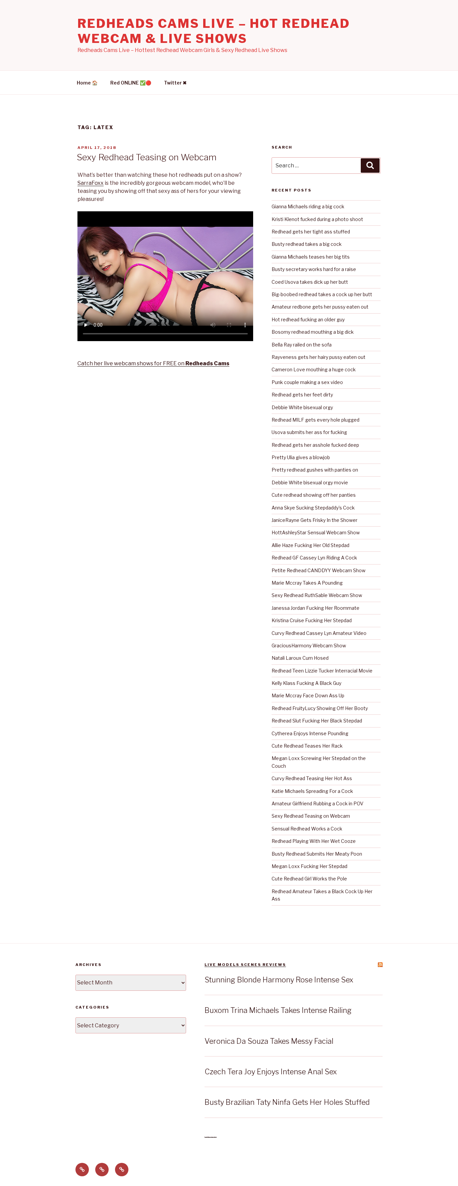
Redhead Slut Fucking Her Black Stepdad (317, 720)
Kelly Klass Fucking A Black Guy (306, 683)
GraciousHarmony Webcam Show (309, 645)
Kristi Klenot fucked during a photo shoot (317, 219)
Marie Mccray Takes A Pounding (307, 583)
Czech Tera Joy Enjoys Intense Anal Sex (271, 1071)
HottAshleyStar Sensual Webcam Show (316, 532)
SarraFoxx (90, 183)
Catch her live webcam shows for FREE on (153, 363)
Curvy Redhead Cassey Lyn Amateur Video (319, 633)
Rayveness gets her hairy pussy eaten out (318, 357)
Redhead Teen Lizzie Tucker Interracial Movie (322, 670)
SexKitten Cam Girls (211, 1137)
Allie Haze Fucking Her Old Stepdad (310, 545)
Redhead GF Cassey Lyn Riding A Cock (314, 557)
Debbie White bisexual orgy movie (310, 482)
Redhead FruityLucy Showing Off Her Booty (320, 708)
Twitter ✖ (175, 83)
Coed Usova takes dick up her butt (310, 282)
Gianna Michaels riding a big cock (308, 206)
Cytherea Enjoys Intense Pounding (310, 733)
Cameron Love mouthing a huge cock (314, 369)
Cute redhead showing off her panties (314, 495)
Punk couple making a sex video (307, 382)
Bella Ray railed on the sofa (302, 344)
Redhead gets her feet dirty (302, 394)
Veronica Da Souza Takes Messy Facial (269, 1041)
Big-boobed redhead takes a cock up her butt (322, 294)
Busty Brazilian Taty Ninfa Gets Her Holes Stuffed (287, 1102)
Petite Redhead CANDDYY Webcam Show (318, 570)
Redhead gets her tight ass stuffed (311, 231)
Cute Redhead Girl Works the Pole (309, 878)
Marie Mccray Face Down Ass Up (308, 695)
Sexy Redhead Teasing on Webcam (147, 157)
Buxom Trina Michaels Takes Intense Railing (278, 1010)
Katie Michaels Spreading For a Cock (312, 791)
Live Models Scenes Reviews (245, 964)
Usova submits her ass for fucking (309, 432)
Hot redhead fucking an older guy (308, 319)
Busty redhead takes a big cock (307, 244)
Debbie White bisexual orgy (302, 407)
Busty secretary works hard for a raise (314, 269)
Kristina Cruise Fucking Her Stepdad (312, 620)
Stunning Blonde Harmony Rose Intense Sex (279, 979)
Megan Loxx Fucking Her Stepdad (309, 866)
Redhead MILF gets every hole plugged (315, 420)
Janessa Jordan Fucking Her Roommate (315, 608)
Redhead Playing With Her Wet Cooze (314, 841)
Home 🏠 (87, 83)
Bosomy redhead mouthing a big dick (313, 332)
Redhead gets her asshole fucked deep (315, 445)
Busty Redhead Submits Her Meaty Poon (317, 854)
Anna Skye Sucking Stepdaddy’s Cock (313, 507)
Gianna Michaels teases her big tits (311, 257)
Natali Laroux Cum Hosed (300, 658)
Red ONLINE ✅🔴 (130, 83)
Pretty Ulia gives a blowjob (301, 457)
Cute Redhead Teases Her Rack (307, 746)
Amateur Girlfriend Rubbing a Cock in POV (317, 803)
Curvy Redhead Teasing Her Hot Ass (312, 778)
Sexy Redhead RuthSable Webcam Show (317, 595)
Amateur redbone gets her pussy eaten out (320, 307)
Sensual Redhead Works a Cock (307, 828)
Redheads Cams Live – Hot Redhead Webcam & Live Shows (213, 31)
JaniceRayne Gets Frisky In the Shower (314, 520)
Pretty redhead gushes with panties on (315, 470)
